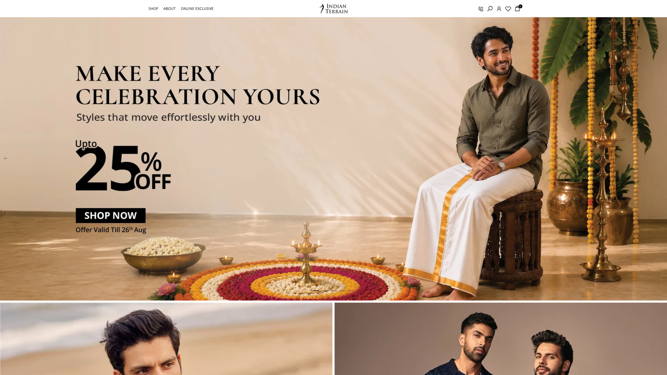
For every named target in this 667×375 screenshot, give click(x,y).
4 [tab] (342, 291)
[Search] (490, 8)
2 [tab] (324, 291)
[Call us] (481, 8)
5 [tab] (351, 291)
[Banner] (333, 159)
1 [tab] (315, 291)
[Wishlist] (508, 8)
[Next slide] (661, 159)
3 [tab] (333, 291)
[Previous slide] (5, 159)
